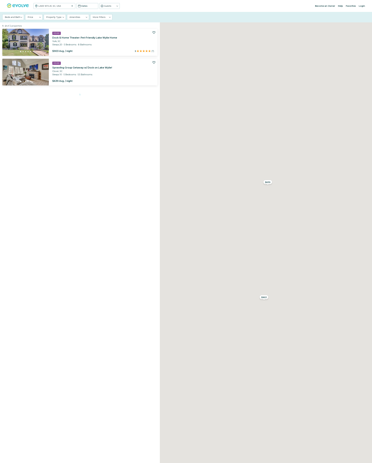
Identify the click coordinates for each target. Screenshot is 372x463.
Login (362, 6)
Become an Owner (325, 6)
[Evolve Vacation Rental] (18, 7)
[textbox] (54, 6)
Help (340, 6)
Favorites (351, 6)
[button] (109, 6)
